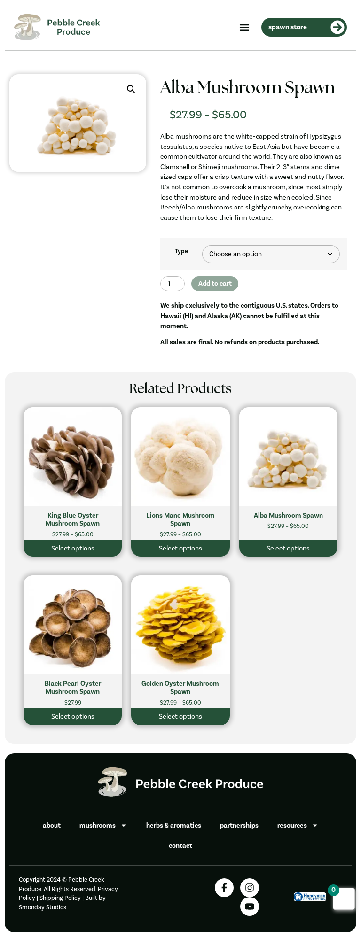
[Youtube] (249, 906)
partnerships (239, 825)
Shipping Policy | (62, 898)
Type (181, 251)
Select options (72, 548)
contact (180, 845)
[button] (244, 27)
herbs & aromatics (173, 825)
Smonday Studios (42, 907)
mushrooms (97, 825)
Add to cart (215, 283)
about (52, 825)
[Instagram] (249, 887)
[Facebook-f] (224, 887)
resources (292, 825)
